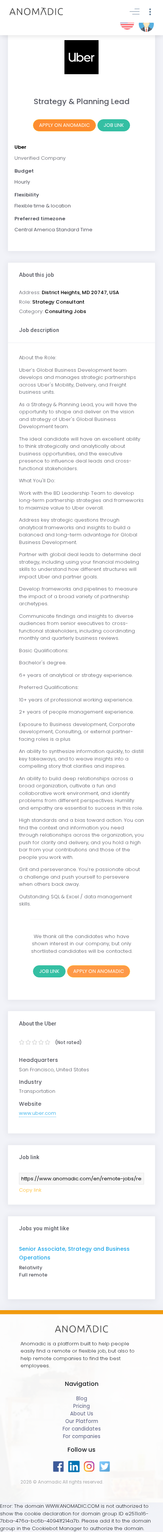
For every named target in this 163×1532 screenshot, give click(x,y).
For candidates (82, 1428)
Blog (81, 1398)
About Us (81, 1413)
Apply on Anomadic (64, 125)
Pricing (81, 1406)
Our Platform (81, 1421)
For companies (81, 1436)
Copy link (30, 1190)
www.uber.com (37, 1113)
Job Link (113, 125)
